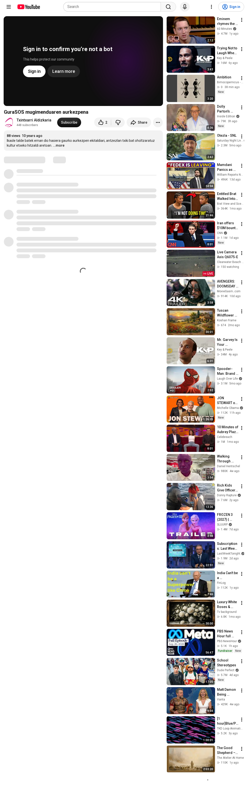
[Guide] (9, 7)
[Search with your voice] (185, 7)
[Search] (168, 7)
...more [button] (58, 145)
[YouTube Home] (28, 7)
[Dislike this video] (118, 122)
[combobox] (113, 7)
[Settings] (211, 7)
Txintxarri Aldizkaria (33, 120)
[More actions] (158, 122)
